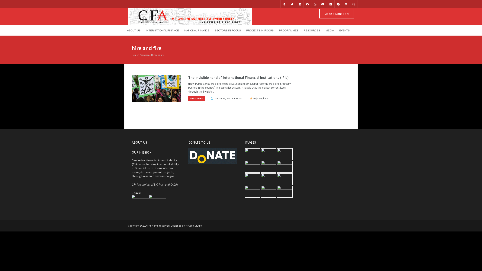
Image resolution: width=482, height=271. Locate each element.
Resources (312, 30)
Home (135, 54)
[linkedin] (300, 4)
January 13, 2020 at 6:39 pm (228, 98)
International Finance (162, 30)
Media (330, 30)
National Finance (196, 30)
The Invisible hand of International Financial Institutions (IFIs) (238, 77)
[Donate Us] (284, 4)
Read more (196, 98)
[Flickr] (330, 4)
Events (344, 30)
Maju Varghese (260, 98)
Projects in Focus (260, 30)
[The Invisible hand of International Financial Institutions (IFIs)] (156, 88)
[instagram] (315, 4)
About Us (133, 30)
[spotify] (338, 4)
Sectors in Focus (228, 30)
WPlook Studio (193, 225)
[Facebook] (307, 4)
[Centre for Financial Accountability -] (190, 23)
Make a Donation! (336, 13)
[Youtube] (323, 4)
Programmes (288, 30)
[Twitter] (292, 4)
